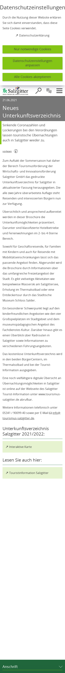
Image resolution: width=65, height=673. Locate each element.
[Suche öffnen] (38, 90)
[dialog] (32, 42)
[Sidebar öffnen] (59, 90)
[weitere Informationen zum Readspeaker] (16, 151)
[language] (48, 90)
